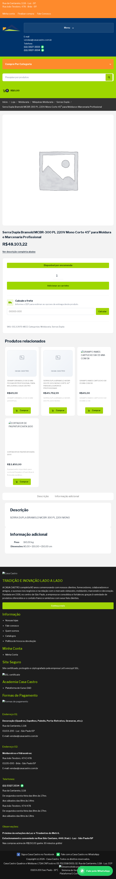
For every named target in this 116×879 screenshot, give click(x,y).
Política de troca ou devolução (20, 641)
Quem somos (12, 631)
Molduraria (23, 102)
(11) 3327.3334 (10, 785)
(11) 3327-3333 (32, 47)
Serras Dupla (62, 102)
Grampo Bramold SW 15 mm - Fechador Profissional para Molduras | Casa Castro (21, 383)
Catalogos (10, 636)
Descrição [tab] (43, 496)
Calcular (102, 311)
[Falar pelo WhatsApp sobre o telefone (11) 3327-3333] (42, 46)
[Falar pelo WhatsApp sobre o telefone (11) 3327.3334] (22, 785)
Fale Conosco (44, 13)
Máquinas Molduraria (42, 102)
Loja (13, 102)
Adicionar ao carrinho (58, 285)
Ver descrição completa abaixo (18, 251)
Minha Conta (11, 654)
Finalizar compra (26, 13)
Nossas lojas (11, 620)
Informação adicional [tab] (67, 496)
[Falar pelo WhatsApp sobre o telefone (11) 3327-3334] (42, 50)
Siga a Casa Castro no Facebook (35, 854)
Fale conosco (12, 625)
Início (5, 102)
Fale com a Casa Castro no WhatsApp (80, 854)
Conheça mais (58, 605)
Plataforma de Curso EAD (18, 688)
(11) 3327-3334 (32, 50)
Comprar (24, 410)
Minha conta (8, 13)
